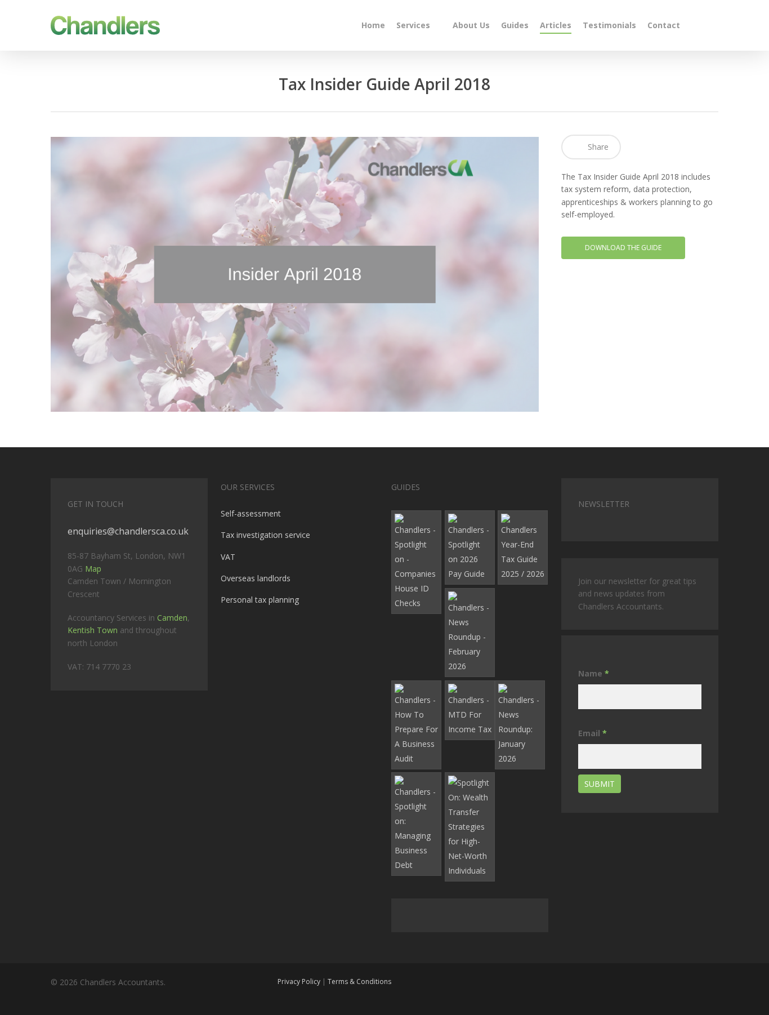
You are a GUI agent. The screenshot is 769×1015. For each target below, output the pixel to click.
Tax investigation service (265, 534)
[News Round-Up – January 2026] (520, 724)
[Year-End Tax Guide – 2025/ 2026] (523, 547)
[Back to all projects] (57, 86)
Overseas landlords (255, 578)
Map (93, 568)
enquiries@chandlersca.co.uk (128, 531)
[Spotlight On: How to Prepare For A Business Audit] (416, 724)
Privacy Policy (299, 981)
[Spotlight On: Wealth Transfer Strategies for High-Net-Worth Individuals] (470, 827)
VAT (228, 556)
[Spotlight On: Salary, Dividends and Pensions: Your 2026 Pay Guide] (470, 547)
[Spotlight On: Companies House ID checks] (416, 562)
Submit (599, 783)
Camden (172, 617)
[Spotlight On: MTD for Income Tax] (470, 710)
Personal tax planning (260, 599)
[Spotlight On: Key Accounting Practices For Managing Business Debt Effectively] (416, 824)
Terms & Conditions (359, 981)
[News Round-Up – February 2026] (470, 632)
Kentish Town (93, 630)
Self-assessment (251, 513)
